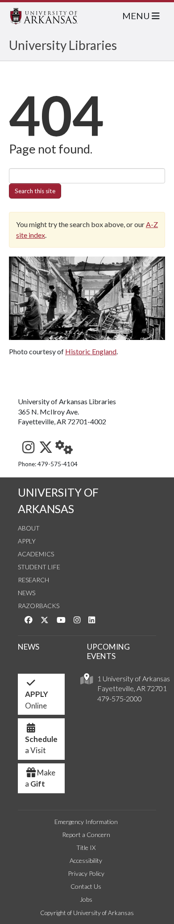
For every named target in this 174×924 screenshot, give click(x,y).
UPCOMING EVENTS (108, 651)
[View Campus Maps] (86, 681)
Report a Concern (86, 834)
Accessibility (86, 860)
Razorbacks (38, 605)
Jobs (86, 899)
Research (33, 580)
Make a (40, 778)
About (29, 528)
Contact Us (85, 886)
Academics (36, 554)
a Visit (41, 744)
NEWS (28, 646)
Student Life (39, 567)
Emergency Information (86, 821)
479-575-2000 (119, 698)
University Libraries (63, 45)
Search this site (35, 191)
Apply (27, 541)
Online (36, 699)
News (26, 593)
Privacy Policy (86, 873)
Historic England (90, 351)
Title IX (85, 847)
